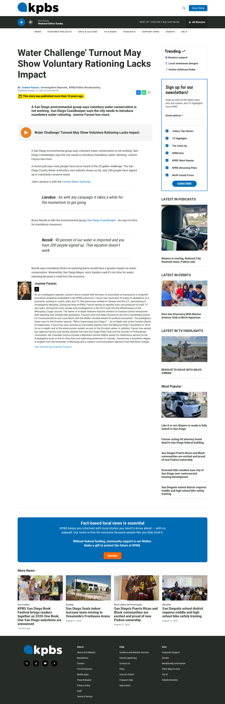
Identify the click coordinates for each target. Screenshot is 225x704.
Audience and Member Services (134, 652)
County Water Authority (76, 181)
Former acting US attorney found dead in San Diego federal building (182, 441)
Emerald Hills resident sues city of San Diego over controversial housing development (182, 473)
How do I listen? (126, 674)
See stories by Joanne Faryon (53, 346)
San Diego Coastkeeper (101, 220)
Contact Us (124, 663)
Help (184, 31)
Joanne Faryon (30, 87)
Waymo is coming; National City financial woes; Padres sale (181, 260)
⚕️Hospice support (176, 57)
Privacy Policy (83, 685)
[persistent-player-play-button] (21, 22)
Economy (69, 604)
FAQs (121, 669)
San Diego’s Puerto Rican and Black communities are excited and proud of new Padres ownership (183, 456)
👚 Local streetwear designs (181, 63)
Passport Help (126, 680)
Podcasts (129, 31)
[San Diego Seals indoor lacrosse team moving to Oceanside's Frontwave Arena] (88, 587)
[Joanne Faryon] (24, 291)
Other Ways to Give (171, 669)
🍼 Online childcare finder (180, 69)
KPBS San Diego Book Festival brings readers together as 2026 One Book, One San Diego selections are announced (39, 616)
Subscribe (184, 183)
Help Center (124, 685)
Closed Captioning (128, 658)
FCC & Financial (84, 669)
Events (170, 31)
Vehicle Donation (170, 680)
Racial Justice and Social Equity (128, 604)
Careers (80, 663)
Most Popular (171, 386)
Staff (79, 691)
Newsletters (82, 658)
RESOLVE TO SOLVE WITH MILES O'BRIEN (181, 371)
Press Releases (84, 680)
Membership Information (174, 663)
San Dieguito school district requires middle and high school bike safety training (183, 491)
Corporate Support (171, 652)
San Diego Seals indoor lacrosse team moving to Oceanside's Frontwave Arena (88, 612)
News (38, 31)
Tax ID (165, 674)
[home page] (38, 8)
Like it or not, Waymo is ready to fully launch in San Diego (184, 427)
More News (26, 570)
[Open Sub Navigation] (43, 31)
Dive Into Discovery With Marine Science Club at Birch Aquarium (181, 315)
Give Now (198, 8)
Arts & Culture (87, 31)
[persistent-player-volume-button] (30, 22)
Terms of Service (84, 696)
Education (166, 604)
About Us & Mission (86, 652)
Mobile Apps (83, 674)
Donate (112, 555)
